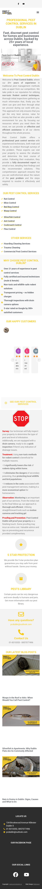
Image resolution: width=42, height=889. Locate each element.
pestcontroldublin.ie (15, 884)
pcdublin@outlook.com (21, 624)
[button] (38, 12)
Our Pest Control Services (21, 193)
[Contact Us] (21, 632)
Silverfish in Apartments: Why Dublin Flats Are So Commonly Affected (19, 749)
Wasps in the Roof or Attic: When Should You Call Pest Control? (17, 698)
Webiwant (36, 884)
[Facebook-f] (18, 3)
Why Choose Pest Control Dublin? (21, 262)
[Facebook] (15, 875)
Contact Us (21, 638)
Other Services (21, 238)
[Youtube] (23, 3)
